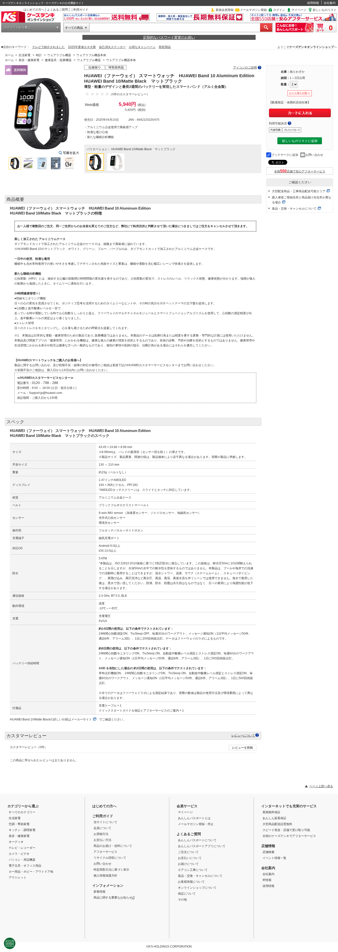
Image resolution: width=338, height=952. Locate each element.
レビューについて (243, 735)
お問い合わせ (314, 155)
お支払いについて (190, 858)
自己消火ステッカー (112, 47)
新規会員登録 (225, 10)
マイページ (298, 10)
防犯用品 (165, 47)
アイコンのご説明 (245, 67)
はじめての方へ (34, 9)
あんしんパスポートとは (194, 818)
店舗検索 (268, 852)
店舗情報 (268, 846)
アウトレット (17, 877)
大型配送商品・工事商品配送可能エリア (298, 191)
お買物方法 (101, 834)
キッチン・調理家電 (22, 830)
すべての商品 (74, 27)
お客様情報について (191, 881)
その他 (182, 899)
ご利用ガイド (79, 9)
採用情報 (313, 3)
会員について (102, 828)
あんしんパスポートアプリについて (201, 846)
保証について (187, 893)
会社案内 (330, 3)
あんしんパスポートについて (197, 840)
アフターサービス (105, 852)
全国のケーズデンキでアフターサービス (289, 836)
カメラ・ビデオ (19, 854)
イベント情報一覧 (274, 858)
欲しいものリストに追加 (299, 141)
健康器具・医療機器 (58, 60)
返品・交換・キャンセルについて (294, 208)
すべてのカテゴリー (22, 812)
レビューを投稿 (242, 747)
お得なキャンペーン (142, 47)
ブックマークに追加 (284, 155)
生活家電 (24, 55)
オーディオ (16, 842)
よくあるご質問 (57, 9)
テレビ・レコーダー (22, 848)
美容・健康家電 (29, 60)
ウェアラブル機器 (59, 55)
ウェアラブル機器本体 (91, 55)
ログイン (279, 10)
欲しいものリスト (325, 10)
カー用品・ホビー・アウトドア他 (31, 871)
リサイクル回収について (110, 857)
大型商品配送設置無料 (277, 824)
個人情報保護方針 (105, 875)
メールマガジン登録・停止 (196, 824)
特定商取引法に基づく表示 (111, 869)
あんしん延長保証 (274, 818)
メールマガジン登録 (253, 10)
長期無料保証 (271, 812)
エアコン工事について (193, 870)
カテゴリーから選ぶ (17, 27)
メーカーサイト (81, 719)
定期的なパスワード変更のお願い (169, 37)
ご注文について (188, 852)
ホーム (9, 55)
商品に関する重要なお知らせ (113, 897)
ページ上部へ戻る (321, 786)
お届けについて (188, 864)
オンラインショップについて (197, 887)
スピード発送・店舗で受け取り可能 (286, 830)
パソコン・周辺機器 (22, 859)
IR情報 (267, 880)
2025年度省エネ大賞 (82, 47)
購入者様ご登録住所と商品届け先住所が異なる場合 (301, 200)
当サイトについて (105, 822)
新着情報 (99, 891)
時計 (39, 55)
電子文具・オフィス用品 (25, 865)
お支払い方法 (102, 840)
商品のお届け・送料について (113, 846)
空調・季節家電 (19, 824)
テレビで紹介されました (48, 47)
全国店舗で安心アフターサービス (299, 171)
